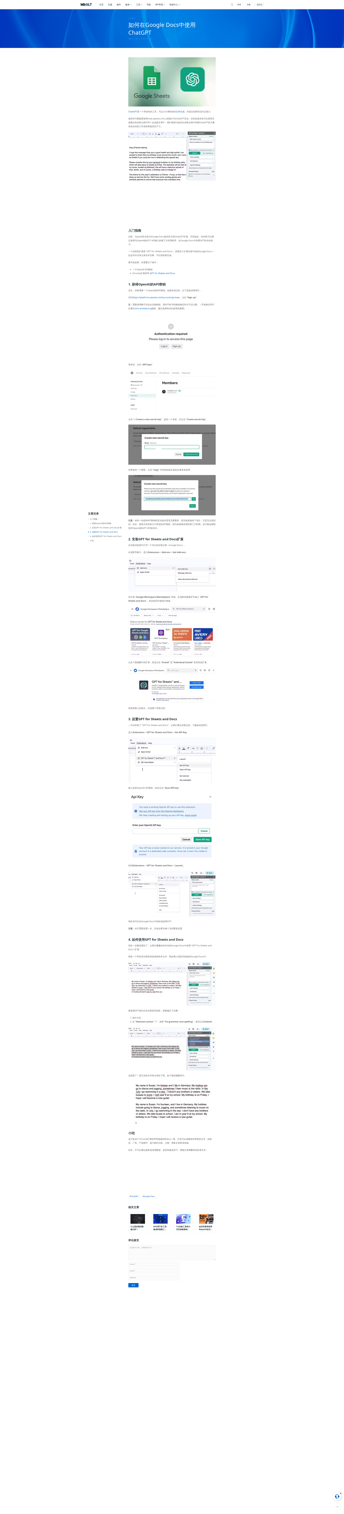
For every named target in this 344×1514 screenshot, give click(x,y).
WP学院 (159, 4)
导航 (149, 4)
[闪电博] (86, 4)
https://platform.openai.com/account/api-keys (156, 297)
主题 (110, 4)
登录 (239, 4)
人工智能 (131, 18)
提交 (133, 1285)
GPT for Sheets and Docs (162, 273)
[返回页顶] (337, 1507)
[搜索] (232, 4)
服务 (127, 4)
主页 (101, 4)
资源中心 (173, 4)
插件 (119, 4)
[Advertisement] (172, 202)
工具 (138, 4)
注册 (248, 4)
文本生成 (180, 111)
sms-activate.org (143, 308)
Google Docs (149, 1196)
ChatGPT (132, 111)
